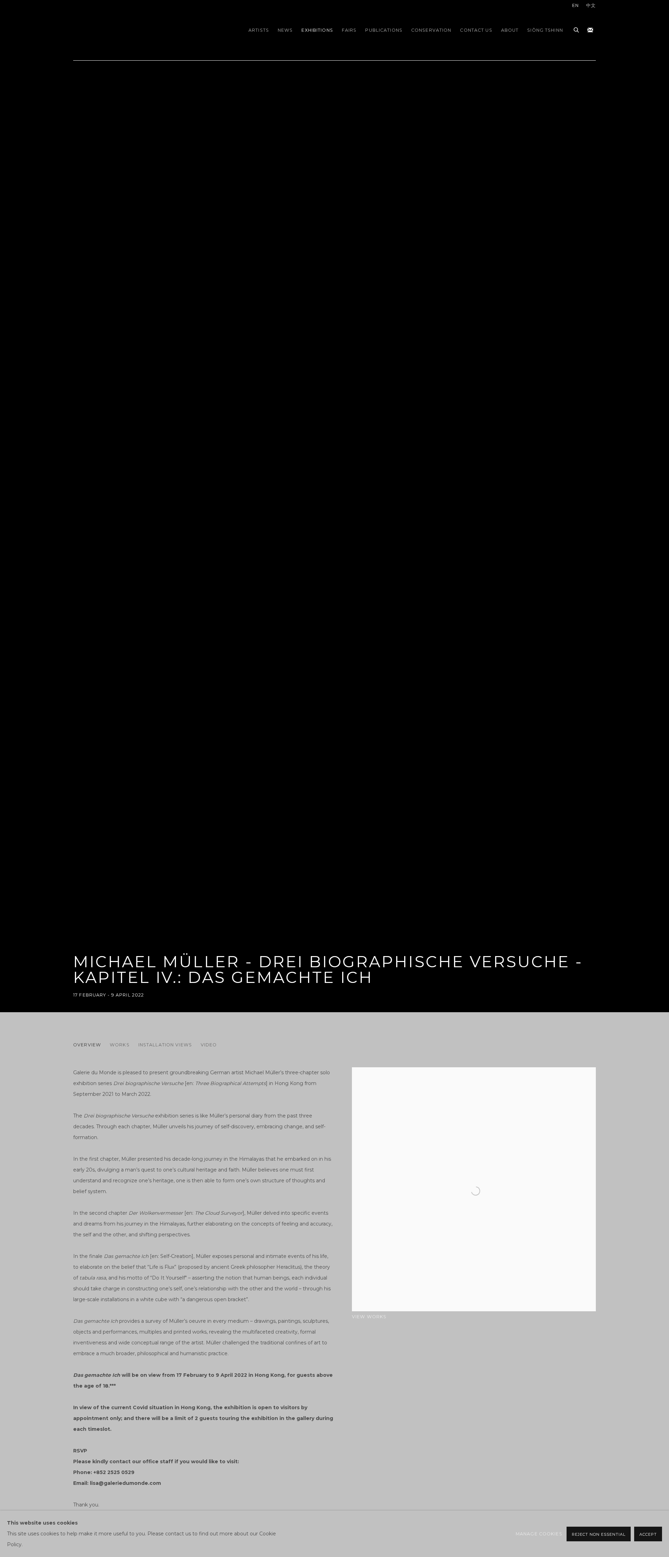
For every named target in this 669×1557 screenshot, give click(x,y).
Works (120, 1044)
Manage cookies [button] (539, 1533)
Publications (383, 30)
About (510, 30)
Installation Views (165, 1044)
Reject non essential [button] (598, 1534)
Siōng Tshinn (545, 30)
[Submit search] (577, 28)
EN (575, 5)
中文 (591, 5)
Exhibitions (317, 30)
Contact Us (476, 30)
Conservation (431, 30)
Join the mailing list (590, 30)
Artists (258, 30)
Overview (87, 1044)
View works (369, 1316)
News (285, 30)
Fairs (349, 30)
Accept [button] (648, 1534)
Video (209, 1044)
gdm (122, 30)
